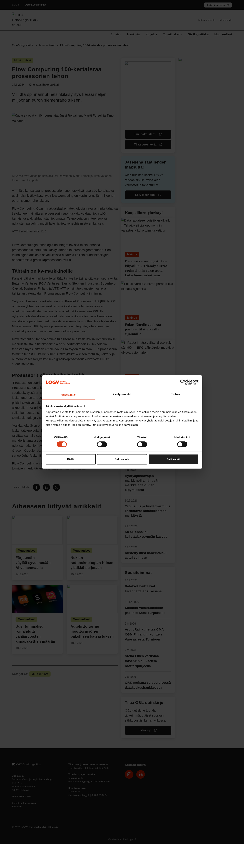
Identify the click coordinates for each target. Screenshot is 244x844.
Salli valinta (122, 459)
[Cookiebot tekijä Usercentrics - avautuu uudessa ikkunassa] (182, 382)
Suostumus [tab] (68, 394)
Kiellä (70, 459)
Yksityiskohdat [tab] (122, 394)
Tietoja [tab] (175, 394)
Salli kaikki (173, 459)
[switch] (102, 444)
